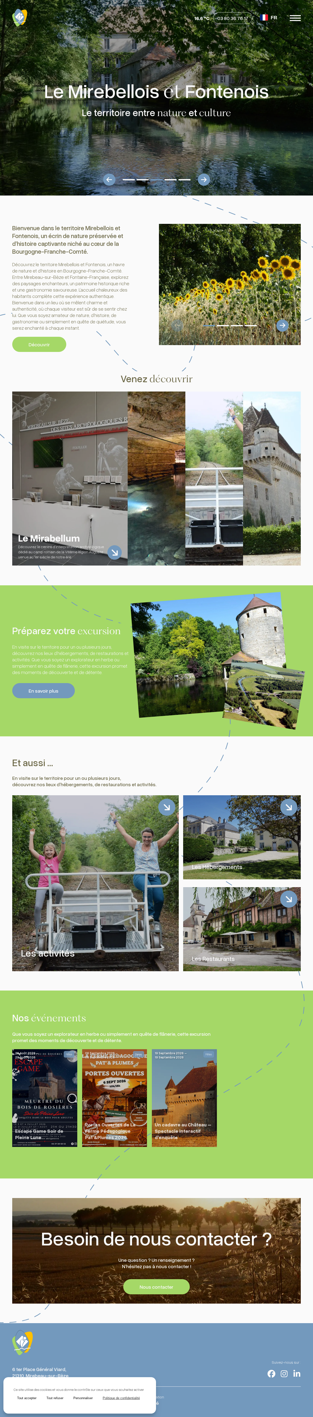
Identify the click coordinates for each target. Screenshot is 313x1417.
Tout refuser (54, 1398)
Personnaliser (83, 1398)
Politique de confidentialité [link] (121, 1398)
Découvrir (39, 344)
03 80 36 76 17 (232, 18)
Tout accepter (26, 1398)
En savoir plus (43, 691)
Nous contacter (156, 1287)
